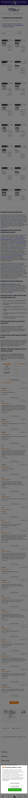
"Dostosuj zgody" (15, 777)
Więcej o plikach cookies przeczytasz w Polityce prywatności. (13, 779)
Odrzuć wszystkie (14, 783)
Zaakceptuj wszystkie (14, 789)
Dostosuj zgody (15, 786)
